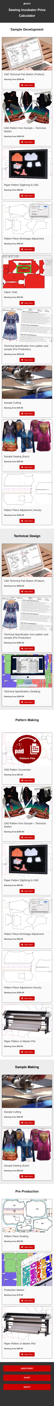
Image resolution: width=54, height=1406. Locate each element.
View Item (28, 85)
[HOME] (27, 3)
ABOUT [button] (27, 1387)
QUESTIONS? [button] (27, 1368)
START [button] (27, 1378)
